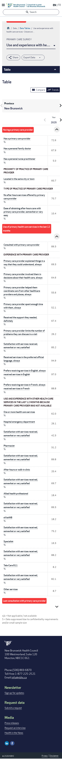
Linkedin (7, 743)
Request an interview (15, 727)
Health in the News (14, 732)
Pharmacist (9, 445)
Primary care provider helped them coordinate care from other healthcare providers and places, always (22, 291)
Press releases (12, 723)
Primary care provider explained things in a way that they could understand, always (24, 262)
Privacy (45, 755)
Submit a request (13, 707)
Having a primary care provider (18, 129)
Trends (53, 90)
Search (33, 12)
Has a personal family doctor (17, 148)
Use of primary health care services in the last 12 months (26, 228)
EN (54, 5)
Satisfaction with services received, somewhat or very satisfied (21, 345)
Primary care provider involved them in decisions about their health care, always (23, 276)
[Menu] (3, 5)
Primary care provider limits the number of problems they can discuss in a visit (24, 332)
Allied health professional (16, 493)
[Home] (25, 5)
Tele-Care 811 (11, 565)
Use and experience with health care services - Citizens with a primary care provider (31, 45)
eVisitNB (8, 517)
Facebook (12, 743)
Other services (11, 589)
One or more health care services (19, 412)
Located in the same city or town (19, 178)
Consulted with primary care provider (22, 244)
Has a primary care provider (17, 138)
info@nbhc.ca (19, 677)
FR (59, 5)
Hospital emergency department (19, 421)
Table (7, 69)
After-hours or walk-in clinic (17, 469)
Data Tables (25, 28)
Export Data (29, 57)
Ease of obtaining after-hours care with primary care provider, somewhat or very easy (23, 212)
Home (8, 28)
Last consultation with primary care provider (24, 600)
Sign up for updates (14, 692)
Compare (38, 90)
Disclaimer (54, 755)
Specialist (8, 541)
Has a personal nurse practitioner (19, 158)
